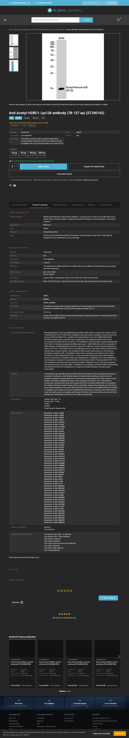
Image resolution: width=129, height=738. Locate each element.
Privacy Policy (15, 735)
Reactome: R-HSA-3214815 (54, 443)
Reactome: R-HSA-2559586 (54, 440)
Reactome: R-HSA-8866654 (54, 486)
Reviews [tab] (15, 602)
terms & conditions (16, 726)
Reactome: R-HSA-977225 (54, 509)
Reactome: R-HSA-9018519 (54, 493)
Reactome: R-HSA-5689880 (54, 465)
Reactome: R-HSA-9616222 (54, 502)
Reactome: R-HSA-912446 (54, 495)
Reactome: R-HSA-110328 (54, 413)
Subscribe (112, 3)
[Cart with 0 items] (118, 19)
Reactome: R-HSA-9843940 (54, 518)
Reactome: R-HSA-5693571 (54, 470)
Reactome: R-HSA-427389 (54, 449)
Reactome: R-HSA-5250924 (54, 454)
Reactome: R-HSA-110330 (54, 417)
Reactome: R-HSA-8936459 (54, 488)
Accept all (120, 733)
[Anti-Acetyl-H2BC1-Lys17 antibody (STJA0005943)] (107, 648)
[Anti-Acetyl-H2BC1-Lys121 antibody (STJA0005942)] (79, 648)
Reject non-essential (101, 733)
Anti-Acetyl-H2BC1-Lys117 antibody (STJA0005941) (50, 663)
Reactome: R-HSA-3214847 (54, 445)
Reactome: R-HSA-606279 (54, 474)
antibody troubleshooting (46, 726)
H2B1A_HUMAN (49, 303)
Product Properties (40, 205)
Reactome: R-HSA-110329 (54, 415)
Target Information (59, 205)
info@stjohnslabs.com (21, 3)
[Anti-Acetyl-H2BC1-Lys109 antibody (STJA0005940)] (22, 648)
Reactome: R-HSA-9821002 (54, 511)
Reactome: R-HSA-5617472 (54, 461)
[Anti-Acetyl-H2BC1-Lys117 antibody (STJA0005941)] (50, 648)
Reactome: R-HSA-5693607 (54, 472)
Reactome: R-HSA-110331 (54, 420)
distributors (13, 721)
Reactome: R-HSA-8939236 (54, 490)
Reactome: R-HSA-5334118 (54, 456)
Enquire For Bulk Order (94, 166)
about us (12, 718)
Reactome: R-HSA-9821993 (54, 513)
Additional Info (77, 205)
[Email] (10, 185)
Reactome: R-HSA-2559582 (54, 438)
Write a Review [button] (109, 598)
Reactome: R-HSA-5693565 (54, 468)
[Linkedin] (14, 185)
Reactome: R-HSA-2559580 (54, 436)
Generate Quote (64, 174)
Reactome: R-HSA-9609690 (54, 497)
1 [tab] (62, 691)
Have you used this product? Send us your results (28, 123)
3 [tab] (69, 691)
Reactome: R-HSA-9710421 (54, 506)
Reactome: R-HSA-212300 (54, 431)
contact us (40, 718)
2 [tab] (67, 691)
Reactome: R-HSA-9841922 (54, 516)
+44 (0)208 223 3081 (44, 3)
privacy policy (14, 724)
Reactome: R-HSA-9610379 (54, 500)
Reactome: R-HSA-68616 (53, 477)
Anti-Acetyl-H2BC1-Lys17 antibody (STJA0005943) (106, 663)
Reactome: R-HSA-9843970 (54, 520)
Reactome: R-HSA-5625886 (54, 463)
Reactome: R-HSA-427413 (54, 452)
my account (68, 718)
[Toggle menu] (5, 20)
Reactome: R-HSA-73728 (53, 481)
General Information (19, 205)
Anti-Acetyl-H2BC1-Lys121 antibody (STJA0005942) (79, 663)
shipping (40, 721)
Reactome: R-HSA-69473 (53, 479)
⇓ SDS (23, 125)
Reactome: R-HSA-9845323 (54, 522)
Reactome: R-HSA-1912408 (54, 427)
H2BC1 (45, 296)
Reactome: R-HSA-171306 (54, 424)
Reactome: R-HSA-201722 (54, 429)
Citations (32, 125)
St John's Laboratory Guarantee (87, 180)
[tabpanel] (22, 664)
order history (69, 721)
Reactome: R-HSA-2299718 (54, 434)
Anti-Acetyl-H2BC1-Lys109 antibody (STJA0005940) (22, 663)
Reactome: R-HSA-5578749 (54, 459)
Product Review (106, 205)
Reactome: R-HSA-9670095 (54, 504)
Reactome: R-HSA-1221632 (54, 422)
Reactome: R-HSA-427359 (54, 447)
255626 (46, 299)
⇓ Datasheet (14, 125)
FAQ (38, 724)
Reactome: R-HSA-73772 (53, 484)
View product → (27, 685)
